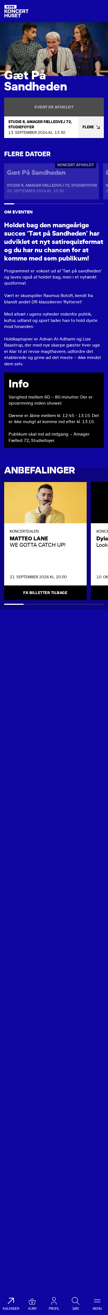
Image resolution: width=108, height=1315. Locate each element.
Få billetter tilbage (45, 592)
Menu (97, 1309)
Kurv (32, 1309)
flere (88, 126)
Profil (54, 1309)
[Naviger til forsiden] (16, 11)
